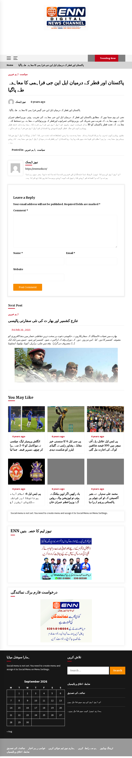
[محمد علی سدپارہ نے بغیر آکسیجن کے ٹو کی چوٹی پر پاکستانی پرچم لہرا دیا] (105, 472)
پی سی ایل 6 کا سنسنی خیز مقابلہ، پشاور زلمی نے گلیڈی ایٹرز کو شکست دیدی (65, 445)
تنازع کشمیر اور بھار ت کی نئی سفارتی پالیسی (43, 320)
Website (18, 269)
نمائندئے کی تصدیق (16, 748)
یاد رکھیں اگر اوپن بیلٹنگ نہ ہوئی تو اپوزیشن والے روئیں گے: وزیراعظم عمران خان (64, 498)
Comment (20, 210)
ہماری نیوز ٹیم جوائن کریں (61, 748)
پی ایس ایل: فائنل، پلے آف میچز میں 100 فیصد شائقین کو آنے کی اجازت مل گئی (105, 445)
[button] (91, 58)
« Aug (9, 731)
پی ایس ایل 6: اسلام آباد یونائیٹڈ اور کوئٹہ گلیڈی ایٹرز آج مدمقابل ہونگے (25, 498)
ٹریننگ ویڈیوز (106, 748)
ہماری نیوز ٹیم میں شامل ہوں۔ (84, 710)
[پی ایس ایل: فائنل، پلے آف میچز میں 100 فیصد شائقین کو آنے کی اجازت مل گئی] (105, 419)
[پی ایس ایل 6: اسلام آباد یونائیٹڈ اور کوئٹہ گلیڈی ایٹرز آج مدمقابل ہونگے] (26, 472)
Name (18, 253)
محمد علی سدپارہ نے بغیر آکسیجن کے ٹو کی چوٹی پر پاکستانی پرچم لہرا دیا (103, 498)
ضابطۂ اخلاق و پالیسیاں (78, 683)
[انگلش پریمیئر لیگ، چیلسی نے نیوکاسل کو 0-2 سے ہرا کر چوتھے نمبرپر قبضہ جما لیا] (26, 419)
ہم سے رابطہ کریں (87, 748)
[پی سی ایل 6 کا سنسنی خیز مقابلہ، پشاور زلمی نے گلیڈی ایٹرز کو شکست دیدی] (65, 419)
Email (70, 253)
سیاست (24, 74)
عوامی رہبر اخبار (36, 748)
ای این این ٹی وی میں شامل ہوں (84, 701)
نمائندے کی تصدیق (76, 692)
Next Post (15, 305)
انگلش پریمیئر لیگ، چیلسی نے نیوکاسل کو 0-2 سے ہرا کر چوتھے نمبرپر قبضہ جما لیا (26, 445)
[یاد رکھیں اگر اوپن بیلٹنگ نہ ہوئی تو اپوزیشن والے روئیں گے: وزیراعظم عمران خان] (65, 472)
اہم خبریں (13, 74)
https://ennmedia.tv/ (36, 168)
